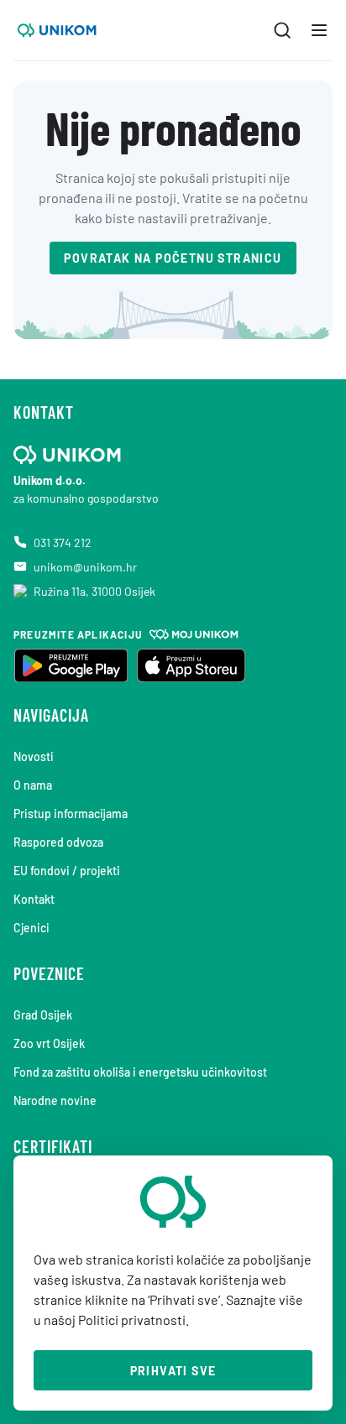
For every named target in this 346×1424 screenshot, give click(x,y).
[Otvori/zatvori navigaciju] (319, 30)
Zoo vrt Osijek (49, 1043)
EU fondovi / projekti (66, 870)
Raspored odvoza (58, 842)
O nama (32, 785)
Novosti (33, 756)
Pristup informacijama (70, 813)
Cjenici (31, 928)
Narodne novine (55, 1100)
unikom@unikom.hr (85, 567)
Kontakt (34, 899)
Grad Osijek (42, 1015)
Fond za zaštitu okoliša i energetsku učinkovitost (140, 1072)
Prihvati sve (173, 1371)
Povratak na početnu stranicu (172, 258)
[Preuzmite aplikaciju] (70, 665)
